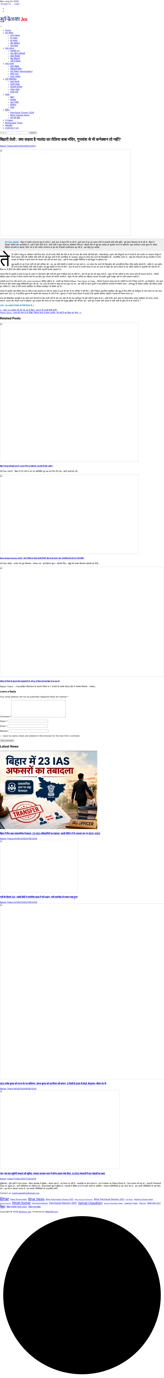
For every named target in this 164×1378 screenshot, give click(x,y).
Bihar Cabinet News (19, 115)
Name (3, 721)
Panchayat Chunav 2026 (22, 112)
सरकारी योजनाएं (16, 86)
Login (16, 4)
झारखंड (13, 99)
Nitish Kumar (21, 1203)
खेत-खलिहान (15, 43)
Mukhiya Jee (25, 1211)
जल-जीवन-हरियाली (17, 53)
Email (3, 726)
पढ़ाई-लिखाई (15, 56)
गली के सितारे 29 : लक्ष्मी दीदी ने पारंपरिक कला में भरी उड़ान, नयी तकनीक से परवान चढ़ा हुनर (39, 896)
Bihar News (36, 1199)
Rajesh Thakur (7, 146)
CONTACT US (11, 128)
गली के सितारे (15, 61)
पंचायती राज (14, 50)
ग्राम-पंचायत (15, 35)
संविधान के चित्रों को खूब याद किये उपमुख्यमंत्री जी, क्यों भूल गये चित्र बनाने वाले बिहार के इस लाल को (30, 681)
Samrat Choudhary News (113, 1203)
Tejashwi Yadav (131, 1203)
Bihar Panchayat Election (84, 1199)
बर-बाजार (13, 40)
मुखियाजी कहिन (16, 68)
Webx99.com (51, 1211)
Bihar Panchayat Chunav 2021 (59, 1199)
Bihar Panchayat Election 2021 (109, 1199)
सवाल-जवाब (14, 89)
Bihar (4, 1198)
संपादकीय (8, 125)
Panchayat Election (40, 1203)
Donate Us (6, 4)
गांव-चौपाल (9, 32)
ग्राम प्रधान (9, 63)
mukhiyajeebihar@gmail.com (25, 1193)
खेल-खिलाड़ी (15, 58)
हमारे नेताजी (14, 81)
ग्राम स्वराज (9, 48)
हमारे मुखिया (14, 66)
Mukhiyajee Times (13, 122)
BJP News (129, 1199)
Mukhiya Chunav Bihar (143, 1199)
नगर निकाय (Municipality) (21, 71)
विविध (7, 110)
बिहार (12, 97)
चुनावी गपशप (15, 84)
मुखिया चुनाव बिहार (34, 1207)
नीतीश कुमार (142, 1203)
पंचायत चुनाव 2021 (154, 1203)
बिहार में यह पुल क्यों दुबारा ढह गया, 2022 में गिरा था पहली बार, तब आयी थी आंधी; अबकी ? (26, 466)
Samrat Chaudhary (90, 1203)
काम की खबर (15, 117)
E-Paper (9, 120)
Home (8, 30)
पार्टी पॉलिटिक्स (11, 79)
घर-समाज (14, 38)
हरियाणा (13, 104)
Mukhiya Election (5, 1203)
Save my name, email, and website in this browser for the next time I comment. (41, 736)
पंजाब (12, 107)
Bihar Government (18, 1199)
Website (4, 731)
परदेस (7, 94)
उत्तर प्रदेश (14, 102)
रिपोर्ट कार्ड (14, 74)
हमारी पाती (14, 92)
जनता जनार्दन (15, 76)
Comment (5, 716)
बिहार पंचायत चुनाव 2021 (17, 1206)
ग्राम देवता (14, 45)
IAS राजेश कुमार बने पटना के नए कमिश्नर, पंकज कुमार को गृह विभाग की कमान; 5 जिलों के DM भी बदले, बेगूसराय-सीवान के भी (53, 1083)
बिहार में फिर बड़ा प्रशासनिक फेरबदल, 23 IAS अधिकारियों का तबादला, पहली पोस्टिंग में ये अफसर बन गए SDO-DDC (50, 833)
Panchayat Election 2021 (63, 1203)
